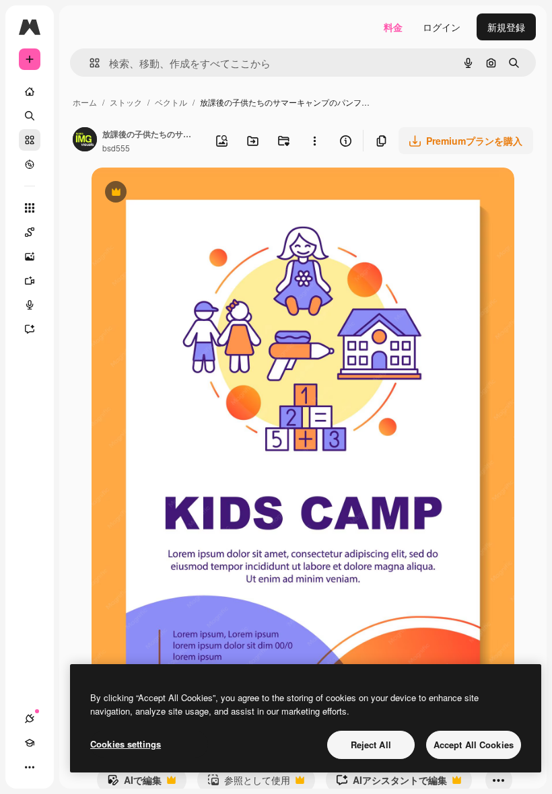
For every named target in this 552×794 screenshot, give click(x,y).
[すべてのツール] (29, 208)
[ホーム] (29, 91)
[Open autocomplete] (89, 63)
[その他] (29, 767)
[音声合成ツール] (29, 305)
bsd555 (116, 147)
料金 (393, 27)
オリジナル (184, 193)
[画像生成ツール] (29, 256)
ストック (126, 102)
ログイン (441, 27)
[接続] (29, 718)
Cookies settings (125, 743)
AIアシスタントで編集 (391, 783)
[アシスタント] (29, 329)
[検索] (29, 116)
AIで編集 (134, 783)
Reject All (371, 744)
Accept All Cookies (474, 744)
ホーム (85, 102)
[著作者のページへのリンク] (85, 140)
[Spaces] (29, 232)
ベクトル (171, 102)
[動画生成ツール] (29, 280)
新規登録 (506, 27)
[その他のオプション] (314, 140)
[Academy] (29, 743)
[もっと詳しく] (29, 164)
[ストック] (29, 140)
